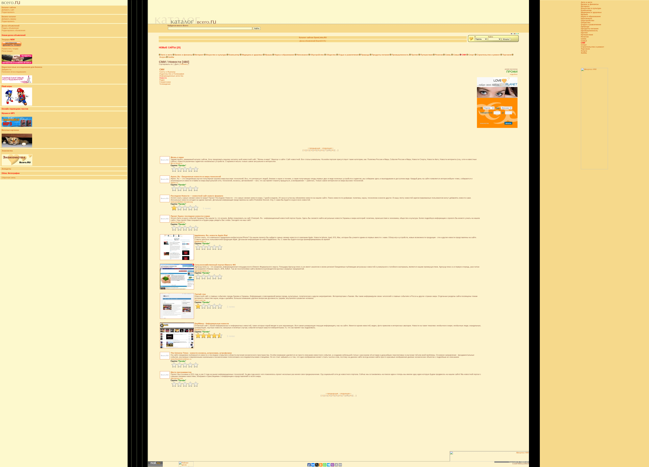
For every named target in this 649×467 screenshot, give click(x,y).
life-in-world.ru (176, 163)
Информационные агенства (171, 76)
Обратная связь (9, 178)
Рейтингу (184, 64)
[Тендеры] (17, 63)
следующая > (327, 148)
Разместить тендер (10, 49)
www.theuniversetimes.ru (181, 359)
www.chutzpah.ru (178, 222)
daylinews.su (200, 330)
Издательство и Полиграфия (171, 74)
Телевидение (165, 84)
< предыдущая (314, 148)
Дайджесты (6, 69)
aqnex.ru (174, 183)
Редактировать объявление (13, 30)
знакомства (484, 123)
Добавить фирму (9, 19)
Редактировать (8, 12)
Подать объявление (10, 28)
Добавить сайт (8, 10)
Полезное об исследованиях (14, 72)
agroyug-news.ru (202, 271)
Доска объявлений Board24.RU (312, 41)
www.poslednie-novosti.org (182, 202)
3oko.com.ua (200, 300)
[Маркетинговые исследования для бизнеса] (17, 82)
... (336, 150)
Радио (162, 80)
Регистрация (7, 51)
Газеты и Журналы (167, 72)
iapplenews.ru (200, 241)
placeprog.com (177, 378)
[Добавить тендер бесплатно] (11, 47)
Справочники (165, 82)
